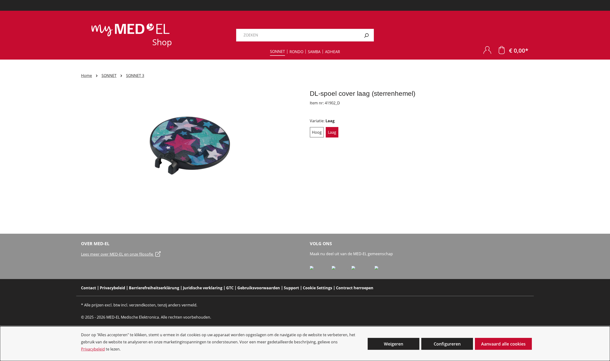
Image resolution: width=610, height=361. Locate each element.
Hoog (317, 132)
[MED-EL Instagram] (363, 269)
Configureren (447, 344)
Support (291, 287)
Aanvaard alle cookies (503, 344)
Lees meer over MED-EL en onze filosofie (117, 254)
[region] (190, 140)
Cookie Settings (317, 287)
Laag (332, 132)
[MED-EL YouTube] (384, 269)
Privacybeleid (93, 349)
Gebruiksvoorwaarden (258, 287)
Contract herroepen (354, 287)
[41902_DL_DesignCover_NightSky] (190, 140)
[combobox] (297, 35)
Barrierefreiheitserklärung (154, 287)
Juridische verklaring (202, 287)
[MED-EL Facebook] (321, 269)
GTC (230, 287)
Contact (88, 287)
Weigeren (393, 344)
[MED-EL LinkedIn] (341, 269)
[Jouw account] (487, 50)
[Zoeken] (366, 35)
